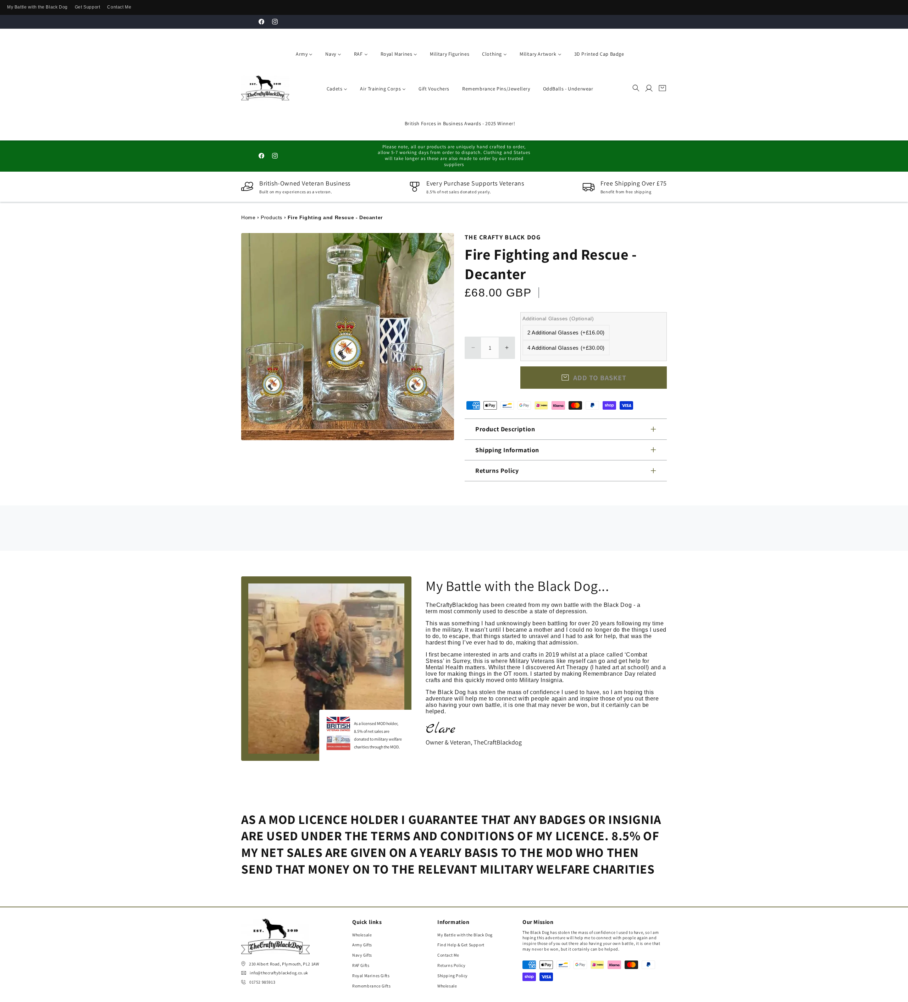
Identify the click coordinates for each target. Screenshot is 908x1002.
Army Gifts (362, 944)
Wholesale (362, 934)
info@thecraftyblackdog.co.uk (279, 972)
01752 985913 (262, 982)
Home (248, 217)
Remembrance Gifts (371, 986)
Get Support (87, 7)
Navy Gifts (362, 955)
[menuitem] (302, 53)
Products (271, 217)
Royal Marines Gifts (370, 975)
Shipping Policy (452, 975)
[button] (636, 88)
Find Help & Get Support (461, 944)
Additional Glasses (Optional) (558, 318)
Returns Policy (451, 965)
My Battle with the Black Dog (37, 7)
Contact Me (119, 7)
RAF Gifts (360, 965)
